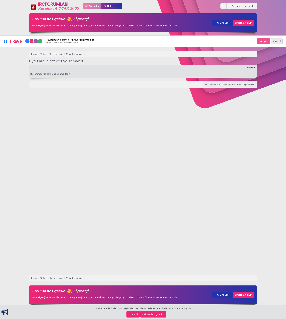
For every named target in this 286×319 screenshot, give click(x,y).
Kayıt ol (277, 41)
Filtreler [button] (250, 67)
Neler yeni (112, 6)
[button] (120, 6)
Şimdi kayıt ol (242, 22)
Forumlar (94, 6)
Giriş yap (224, 22)
